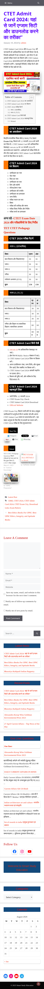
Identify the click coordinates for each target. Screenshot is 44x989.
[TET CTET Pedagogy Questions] (12, 462)
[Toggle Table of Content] (30, 97)
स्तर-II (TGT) (15, 112)
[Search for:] (19, 633)
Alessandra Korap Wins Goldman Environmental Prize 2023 (18, 716)
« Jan (6, 961)
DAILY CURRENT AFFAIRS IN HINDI (20, 772)
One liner (8, 746)
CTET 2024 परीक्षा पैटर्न (15, 107)
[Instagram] (22, 851)
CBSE (10, 501)
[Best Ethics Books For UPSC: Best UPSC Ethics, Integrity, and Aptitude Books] (11, 477)
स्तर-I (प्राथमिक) (16, 110)
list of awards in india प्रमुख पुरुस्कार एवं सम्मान (20, 823)
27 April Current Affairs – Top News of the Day (22, 725)
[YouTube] (29, 851)
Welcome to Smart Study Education (22, 868)
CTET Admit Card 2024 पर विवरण (19, 104)
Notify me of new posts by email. (19, 611)
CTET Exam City (21, 504)
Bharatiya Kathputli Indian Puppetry (19, 671)
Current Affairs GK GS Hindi (16, 789)
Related (13, 121)
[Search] (37, 633)
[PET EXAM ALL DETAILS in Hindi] (28, 457)
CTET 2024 (18, 501)
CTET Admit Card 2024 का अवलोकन (20, 101)
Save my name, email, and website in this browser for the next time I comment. (23, 594)
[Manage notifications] (38, 984)
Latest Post (12, 497)
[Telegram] (22, 976)
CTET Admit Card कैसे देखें (16, 115)
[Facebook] (14, 851)
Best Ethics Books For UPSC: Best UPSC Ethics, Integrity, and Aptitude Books (20, 516)
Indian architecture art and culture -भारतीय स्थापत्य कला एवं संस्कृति (21, 804)
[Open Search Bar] (38, 3)
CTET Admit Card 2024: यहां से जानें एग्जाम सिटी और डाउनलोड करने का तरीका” (20, 655)
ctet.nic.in (14, 350)
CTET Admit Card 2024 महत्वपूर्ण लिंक (20, 118)
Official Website (16, 405)
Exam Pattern (15, 508)
